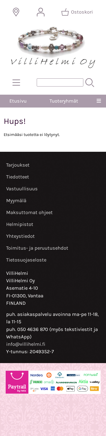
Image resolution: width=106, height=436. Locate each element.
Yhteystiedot (20, 236)
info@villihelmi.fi (25, 344)
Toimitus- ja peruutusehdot (37, 248)
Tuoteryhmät (64, 101)
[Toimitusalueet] (16, 12)
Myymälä (16, 200)
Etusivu (18, 101)
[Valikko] (99, 101)
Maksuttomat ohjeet (29, 212)
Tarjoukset (18, 165)
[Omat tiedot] (40, 12)
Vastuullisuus (22, 189)
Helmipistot (19, 224)
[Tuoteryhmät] (16, 82)
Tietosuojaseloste (26, 260)
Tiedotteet (17, 177)
